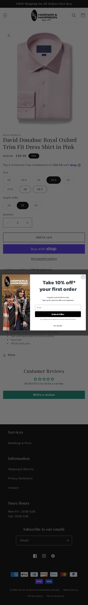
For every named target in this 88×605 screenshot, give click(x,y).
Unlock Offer (58, 314)
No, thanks (58, 325)
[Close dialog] (83, 277)
